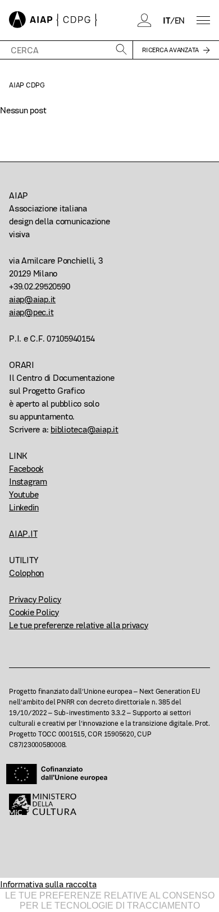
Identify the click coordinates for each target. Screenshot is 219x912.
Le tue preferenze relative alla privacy (78, 625)
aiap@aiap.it (32, 299)
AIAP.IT (23, 533)
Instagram (28, 481)
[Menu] (203, 20)
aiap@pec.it (31, 312)
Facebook (26, 468)
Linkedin (24, 507)
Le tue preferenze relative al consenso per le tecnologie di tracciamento (110, 900)
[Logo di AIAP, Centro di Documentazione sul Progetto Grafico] (53, 20)
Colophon (26, 572)
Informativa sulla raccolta (48, 884)
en (180, 20)
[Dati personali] (145, 20)
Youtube (23, 494)
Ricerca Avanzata (170, 50)
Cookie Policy (34, 612)
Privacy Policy (35, 599)
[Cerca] (121, 50)
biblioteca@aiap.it (84, 429)
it (166, 20)
